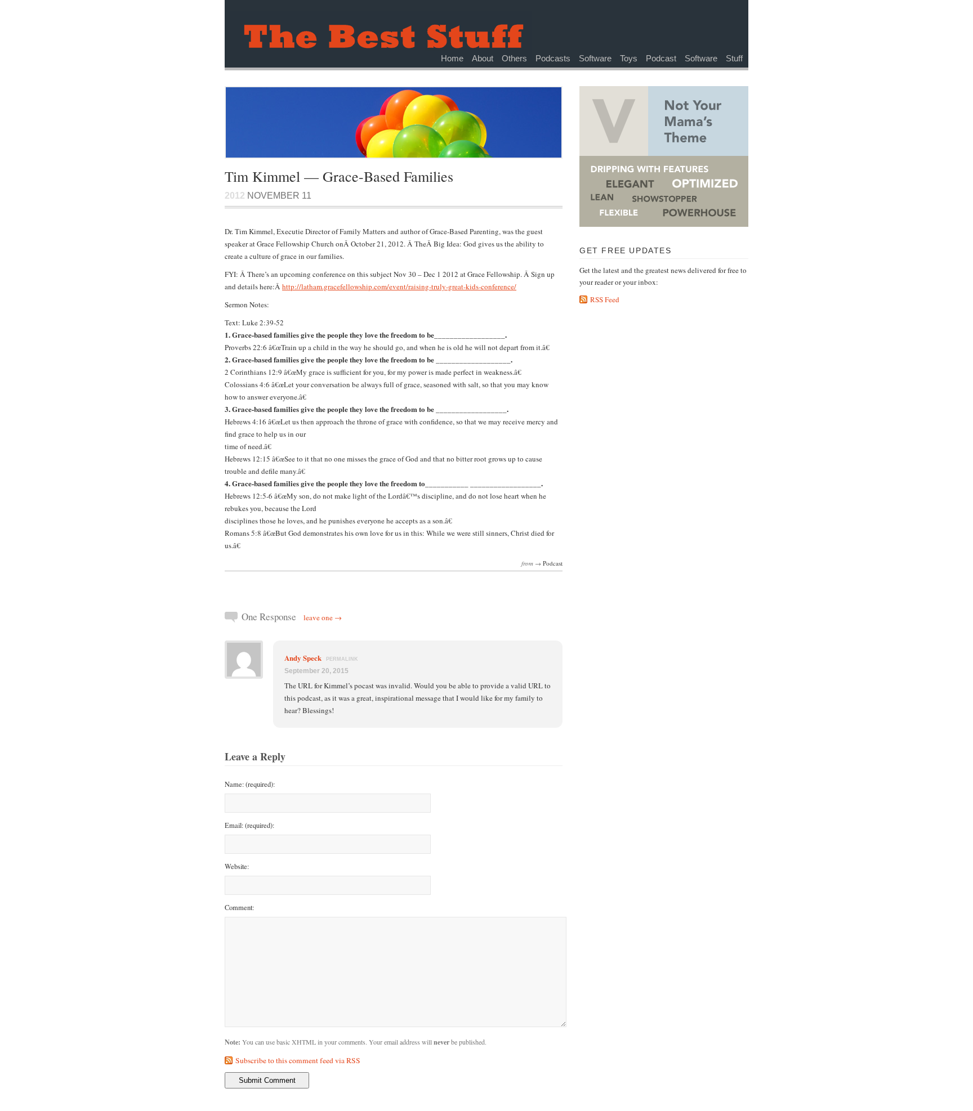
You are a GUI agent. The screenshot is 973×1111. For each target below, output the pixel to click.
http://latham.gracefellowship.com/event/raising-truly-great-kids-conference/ (399, 286)
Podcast (661, 58)
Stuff (734, 58)
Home (452, 58)
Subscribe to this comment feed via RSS (297, 1060)
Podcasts (552, 58)
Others (514, 58)
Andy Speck (303, 657)
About (482, 58)
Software (595, 58)
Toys (628, 58)
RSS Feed (604, 299)
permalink (342, 659)
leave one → (322, 617)
